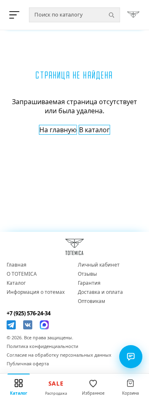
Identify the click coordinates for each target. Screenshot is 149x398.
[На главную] (133, 15)
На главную (58, 129)
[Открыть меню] (16, 15)
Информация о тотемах (36, 292)
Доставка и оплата (100, 292)
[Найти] (111, 15)
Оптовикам (91, 301)
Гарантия (89, 283)
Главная (16, 265)
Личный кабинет (99, 265)
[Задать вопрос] (130, 356)
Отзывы (87, 274)
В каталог (94, 129)
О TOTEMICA (22, 274)
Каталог (16, 283)
